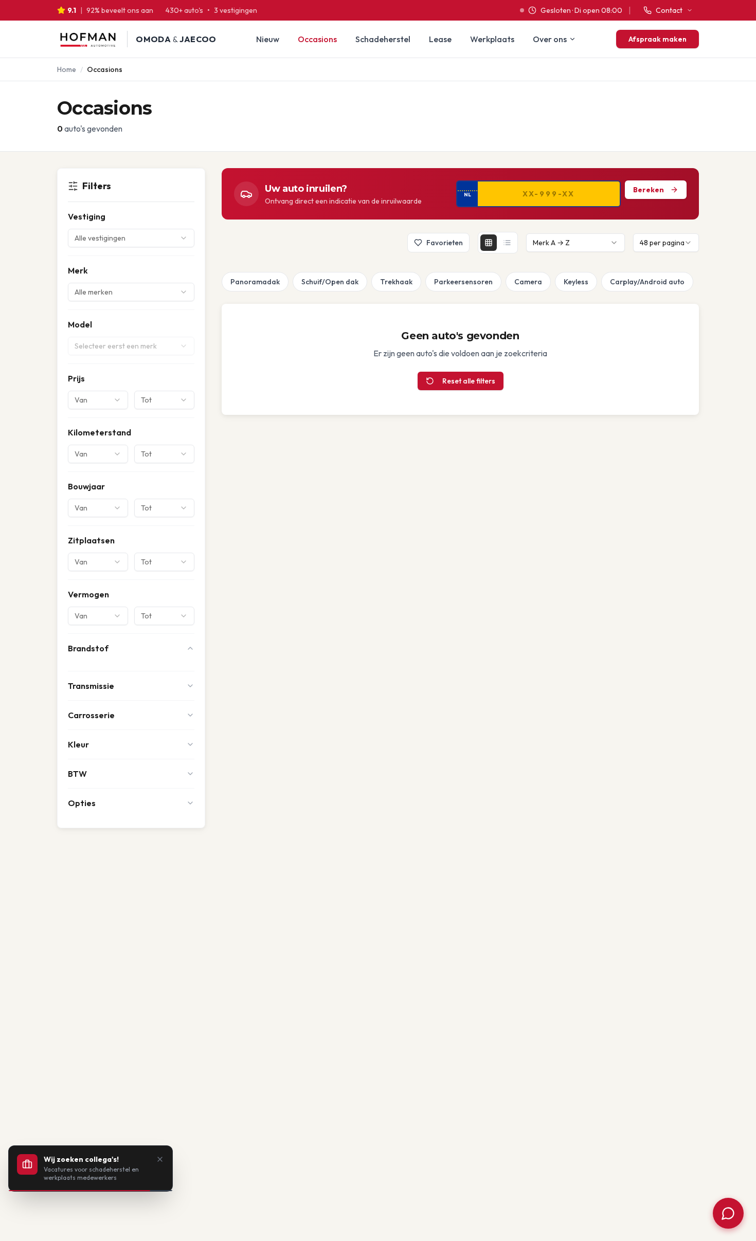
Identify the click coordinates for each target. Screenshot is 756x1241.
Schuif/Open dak (329, 281)
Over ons (550, 39)
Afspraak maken (657, 39)
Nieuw (267, 39)
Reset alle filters (468, 381)
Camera (528, 281)
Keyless (576, 281)
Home (66, 69)
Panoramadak (255, 281)
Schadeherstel (382, 39)
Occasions (317, 39)
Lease (440, 39)
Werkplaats (492, 39)
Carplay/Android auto (647, 281)
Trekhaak (396, 281)
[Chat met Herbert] (728, 1213)
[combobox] (131, 238)
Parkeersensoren (463, 281)
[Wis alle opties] (224, 282)
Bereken (648, 189)
